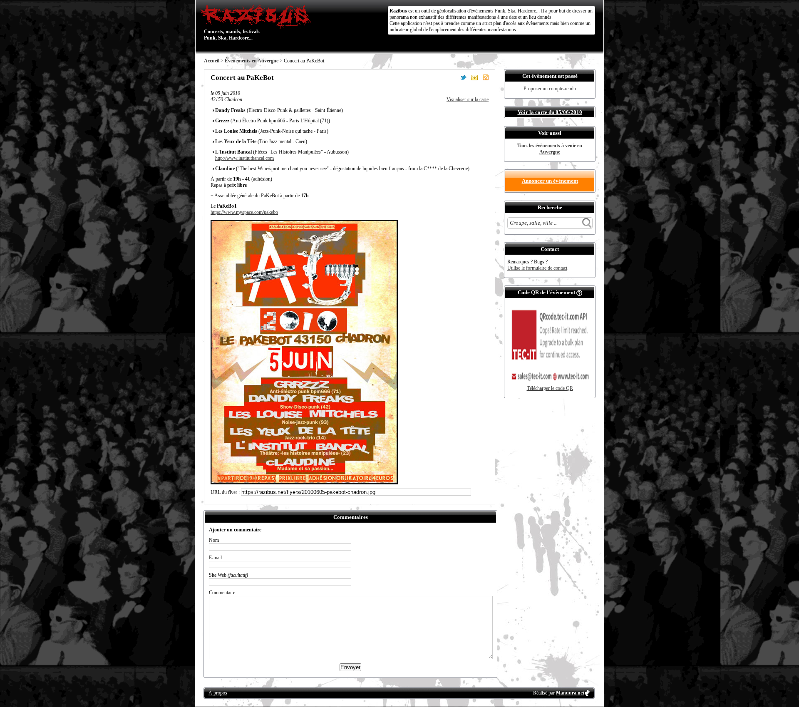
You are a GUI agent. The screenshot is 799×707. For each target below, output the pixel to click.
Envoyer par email (474, 77)
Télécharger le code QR (550, 388)
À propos (217, 693)
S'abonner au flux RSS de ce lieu (485, 77)
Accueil (211, 61)
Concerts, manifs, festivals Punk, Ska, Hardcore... (232, 22)
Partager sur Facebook (452, 77)
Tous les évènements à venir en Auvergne (549, 149)
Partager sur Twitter (463, 77)
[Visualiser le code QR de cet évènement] (549, 384)
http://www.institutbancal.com (244, 158)
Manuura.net (570, 693)
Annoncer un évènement (550, 181)
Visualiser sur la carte (468, 99)
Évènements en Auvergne (251, 61)
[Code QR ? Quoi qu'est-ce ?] (579, 292)
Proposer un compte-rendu (550, 89)
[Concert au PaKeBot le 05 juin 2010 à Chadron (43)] (304, 483)
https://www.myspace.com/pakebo (244, 212)
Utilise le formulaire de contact (537, 268)
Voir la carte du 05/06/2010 (550, 112)
